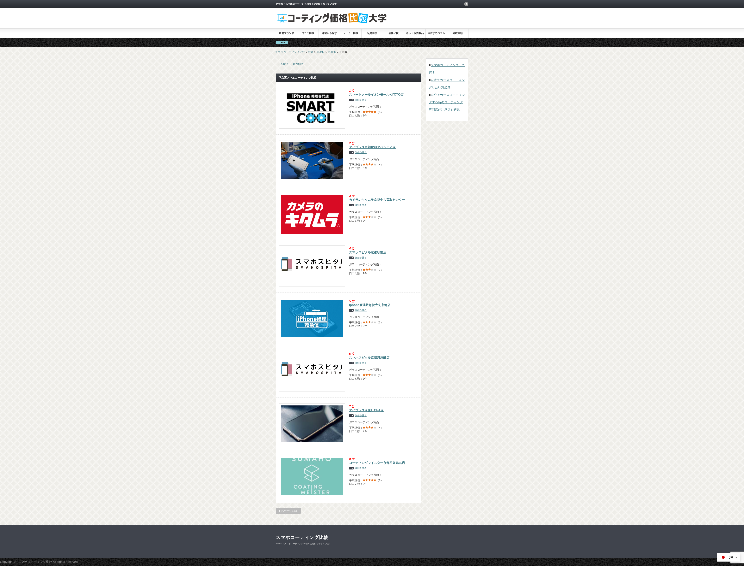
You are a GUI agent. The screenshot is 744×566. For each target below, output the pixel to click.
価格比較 (393, 33)
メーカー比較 (350, 33)
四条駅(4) (283, 63)
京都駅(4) (298, 63)
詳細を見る (361, 100)
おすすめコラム (436, 33)
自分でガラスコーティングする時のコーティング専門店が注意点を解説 (447, 102)
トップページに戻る (288, 511)
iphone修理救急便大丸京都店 (369, 305)
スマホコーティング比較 (302, 537)
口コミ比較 (308, 33)
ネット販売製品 (415, 33)
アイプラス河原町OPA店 (366, 410)
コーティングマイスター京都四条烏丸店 (377, 462)
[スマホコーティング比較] (332, 23)
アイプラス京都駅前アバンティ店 (372, 147)
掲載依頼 (458, 33)
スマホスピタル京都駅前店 (367, 252)
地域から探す (329, 33)
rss (466, 4)
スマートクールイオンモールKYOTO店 (376, 94)
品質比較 (372, 33)
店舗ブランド (286, 33)
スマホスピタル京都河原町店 (369, 357)
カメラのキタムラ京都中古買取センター (377, 199)
